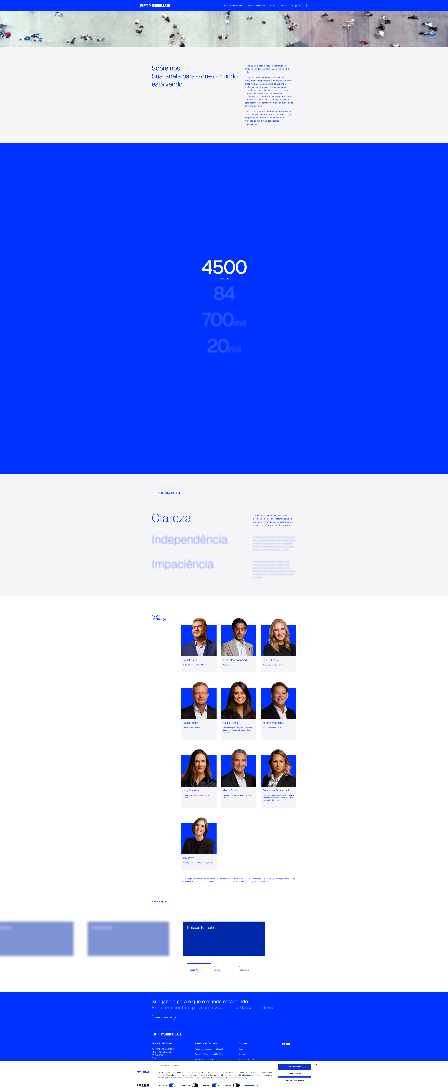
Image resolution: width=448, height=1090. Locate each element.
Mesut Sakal (230, 790)
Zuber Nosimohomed (235, 660)
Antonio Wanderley (273, 722)
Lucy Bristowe (191, 790)
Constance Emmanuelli (275, 790)
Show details (249, 1085)
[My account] (307, 5)
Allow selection (295, 1074)
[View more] (94, 951)
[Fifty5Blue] (155, 5)
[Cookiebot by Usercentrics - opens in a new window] (143, 1085)
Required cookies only (295, 1080)
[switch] (195, 1085)
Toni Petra (188, 858)
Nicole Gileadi (231, 722)
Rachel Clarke (270, 660)
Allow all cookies (295, 1067)
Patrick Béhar (190, 660)
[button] (234, 5)
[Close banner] (316, 1064)
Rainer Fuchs (190, 722)
